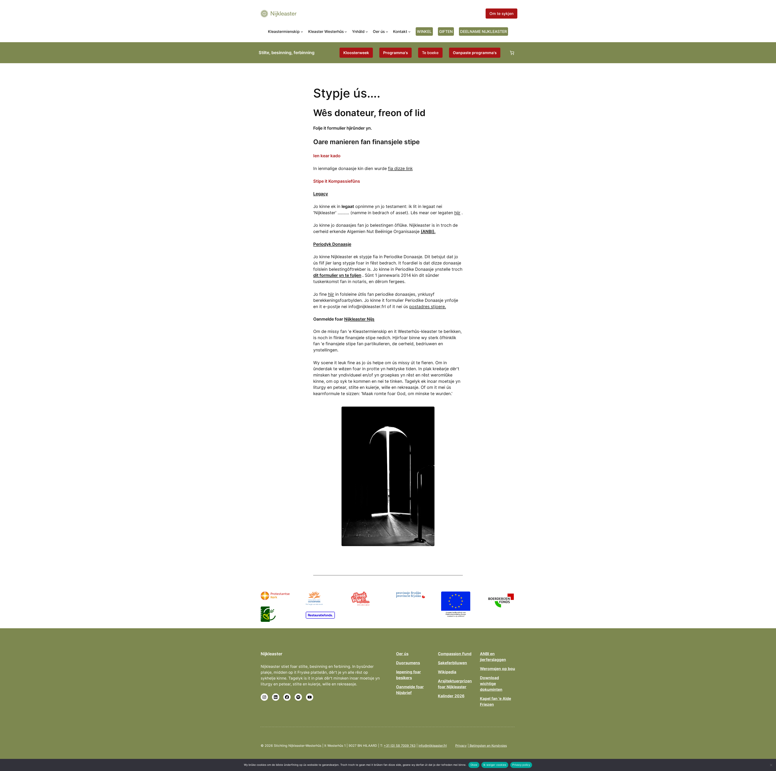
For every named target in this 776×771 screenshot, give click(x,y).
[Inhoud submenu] (367, 31)
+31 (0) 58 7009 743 (399, 746)
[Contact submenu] (409, 31)
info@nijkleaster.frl (433, 746)
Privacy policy (521, 764)
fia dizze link (400, 168)
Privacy (461, 746)
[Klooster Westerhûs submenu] (346, 31)
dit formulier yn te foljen (337, 275)
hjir (457, 212)
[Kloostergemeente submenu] (302, 31)
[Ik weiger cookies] (771, 765)
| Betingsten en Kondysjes (487, 746)
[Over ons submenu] (387, 31)
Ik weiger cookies (494, 764)
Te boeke (430, 52)
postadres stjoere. (427, 306)
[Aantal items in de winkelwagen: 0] (512, 52)
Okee (473, 764)
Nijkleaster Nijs (359, 319)
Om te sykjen (501, 13)
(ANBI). (428, 231)
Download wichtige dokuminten (491, 683)
